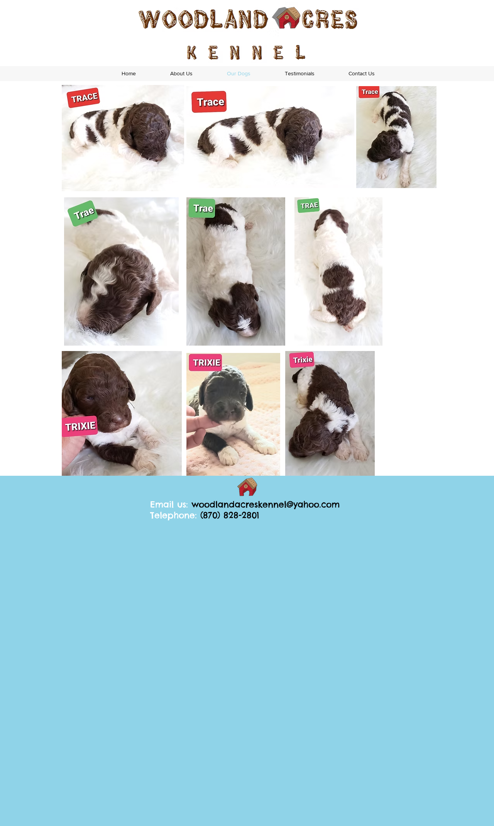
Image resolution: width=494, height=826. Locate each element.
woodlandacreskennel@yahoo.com (265, 504)
